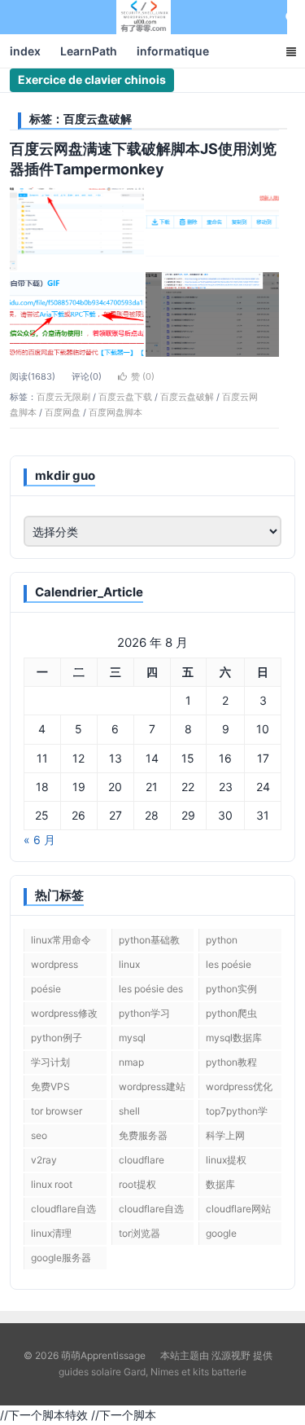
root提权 (137, 1184)
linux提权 (226, 1160)
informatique (173, 51)
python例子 (56, 1037)
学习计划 (50, 1062)
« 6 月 (39, 840)
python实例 (231, 989)
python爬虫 (231, 1013)
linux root (51, 1184)
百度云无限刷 (63, 396)
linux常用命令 (61, 940)
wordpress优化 (239, 1086)
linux (129, 964)
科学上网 (225, 1135)
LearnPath (88, 51)
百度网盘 (63, 412)
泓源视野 (231, 1355)
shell (129, 1111)
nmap (131, 1062)
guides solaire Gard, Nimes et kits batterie (152, 1372)
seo (39, 1135)
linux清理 (51, 1233)
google (221, 1233)
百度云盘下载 (125, 396)
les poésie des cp (151, 992)
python (221, 940)
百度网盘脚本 (115, 412)
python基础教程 (149, 943)
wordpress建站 (152, 1086)
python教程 (231, 1062)
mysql (132, 1037)
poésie (46, 989)
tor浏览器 (139, 1233)
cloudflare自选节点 (63, 1211)
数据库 (220, 1184)
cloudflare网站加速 (238, 1211)
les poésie (228, 964)
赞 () (143, 376)
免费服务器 (143, 1135)
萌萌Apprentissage (144, 17)
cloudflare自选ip (151, 1211)
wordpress (54, 964)
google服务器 (61, 1257)
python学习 (144, 1013)
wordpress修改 (64, 1013)
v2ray (44, 1160)
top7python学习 (237, 1114)
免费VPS (50, 1086)
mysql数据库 (234, 1037)
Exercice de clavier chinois (92, 79)
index (25, 51)
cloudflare (141, 1160)
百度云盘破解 (187, 396)
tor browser (56, 1111)
